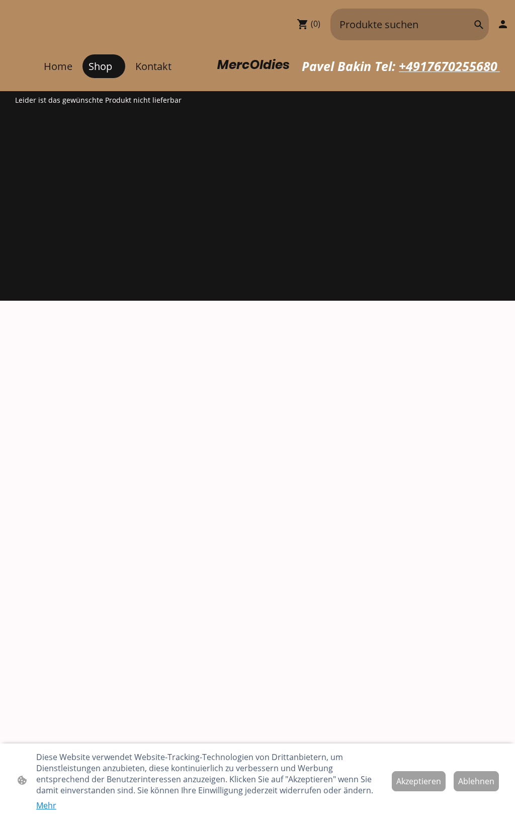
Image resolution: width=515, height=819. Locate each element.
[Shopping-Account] (503, 24)
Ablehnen (476, 781)
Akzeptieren (418, 781)
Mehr (46, 805)
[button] (479, 25)
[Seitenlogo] (257, 78)
